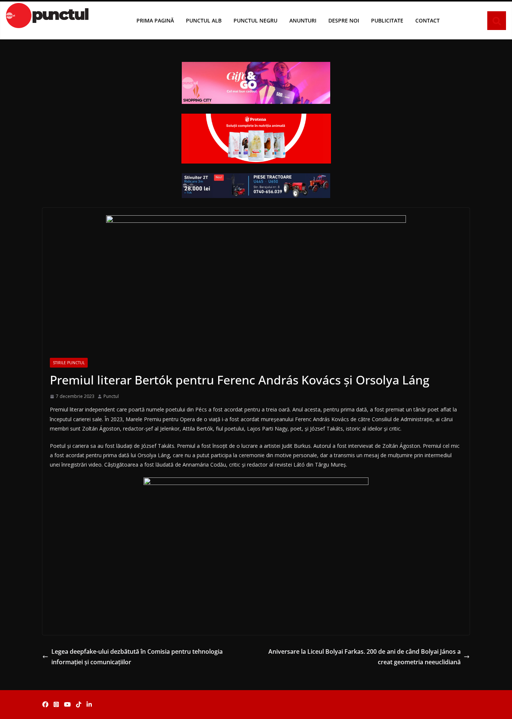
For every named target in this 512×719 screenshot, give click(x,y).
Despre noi (343, 20)
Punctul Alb (204, 20)
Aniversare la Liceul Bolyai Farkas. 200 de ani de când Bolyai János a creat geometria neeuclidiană (364, 656)
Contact (427, 20)
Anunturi (302, 20)
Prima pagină (155, 20)
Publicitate (387, 20)
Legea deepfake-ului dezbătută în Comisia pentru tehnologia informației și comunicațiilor (137, 656)
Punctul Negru (255, 20)
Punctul (111, 396)
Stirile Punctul (69, 362)
